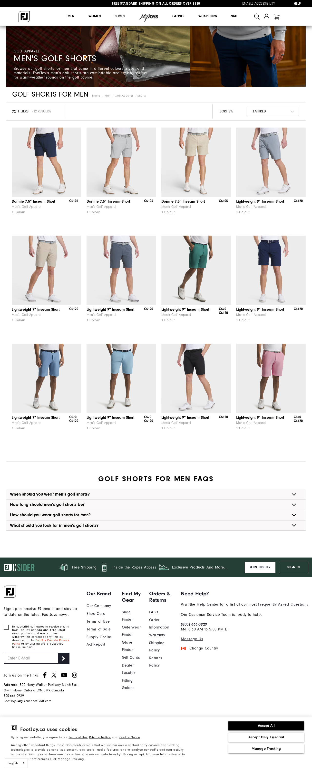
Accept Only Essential (266, 737)
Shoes (120, 16)
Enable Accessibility (258, 4)
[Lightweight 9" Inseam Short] (271, 162)
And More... (217, 567)
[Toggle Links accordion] (101, 594)
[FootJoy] (24, 16)
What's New (207, 16)
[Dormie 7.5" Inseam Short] (46, 162)
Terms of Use (77, 737)
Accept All (266, 726)
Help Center (208, 604)
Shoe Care (96, 613)
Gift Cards (131, 657)
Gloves (178, 16)
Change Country (203, 648)
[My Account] (266, 16)
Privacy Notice (99, 737)
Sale (234, 16)
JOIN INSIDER (260, 567)
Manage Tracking (266, 749)
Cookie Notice (129, 737)
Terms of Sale (99, 629)
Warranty (157, 635)
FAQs (153, 612)
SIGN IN (293, 567)
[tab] (277, 16)
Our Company (99, 606)
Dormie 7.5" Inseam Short (33, 201)
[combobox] (16, 763)
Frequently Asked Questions (283, 604)
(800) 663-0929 (194, 624)
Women (94, 16)
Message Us (192, 639)
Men (71, 16)
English (13, 763)
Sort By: (226, 111)
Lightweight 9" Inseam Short (260, 201)
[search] (257, 16)
